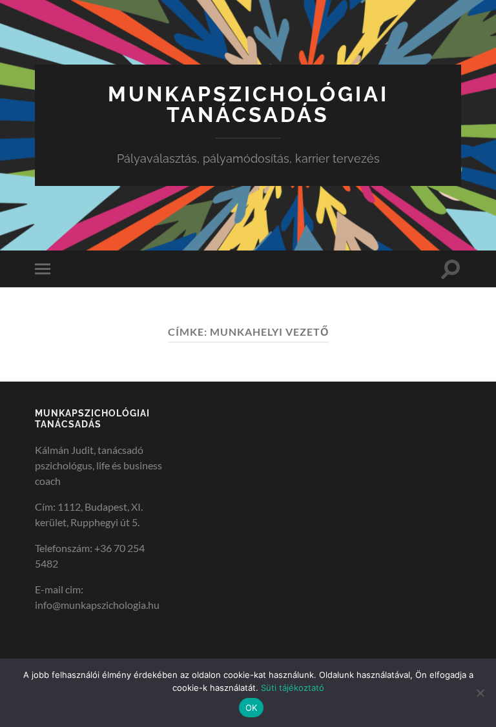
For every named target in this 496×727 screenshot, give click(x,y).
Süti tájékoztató (292, 687)
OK (251, 707)
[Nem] (479, 692)
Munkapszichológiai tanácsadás (248, 104)
